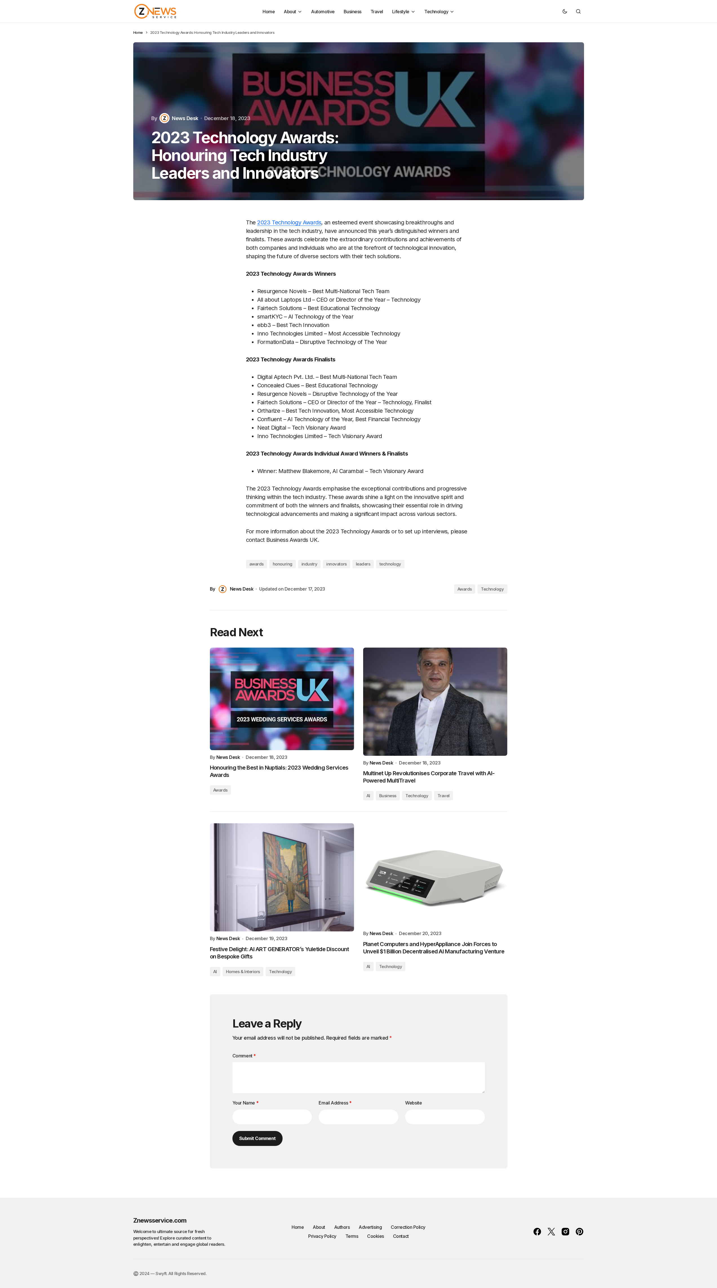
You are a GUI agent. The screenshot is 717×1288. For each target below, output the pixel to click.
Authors (342, 1227)
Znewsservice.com (160, 1220)
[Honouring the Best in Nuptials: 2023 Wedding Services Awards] (282, 699)
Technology (492, 589)
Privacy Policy (322, 1236)
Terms (351, 1236)
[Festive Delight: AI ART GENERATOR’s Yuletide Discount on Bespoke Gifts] (282, 877)
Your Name (245, 1103)
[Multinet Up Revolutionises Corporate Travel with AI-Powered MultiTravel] (435, 702)
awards (256, 564)
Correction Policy (408, 1227)
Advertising (370, 1227)
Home (138, 32)
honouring (282, 564)
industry (309, 564)
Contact (401, 1236)
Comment (244, 1056)
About (319, 1227)
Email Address (335, 1103)
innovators (336, 564)
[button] (565, 11)
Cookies (375, 1236)
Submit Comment (257, 1138)
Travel (444, 795)
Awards (465, 589)
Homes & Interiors (243, 971)
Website (413, 1103)
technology (390, 564)
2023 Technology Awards (289, 222)
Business (387, 795)
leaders (363, 564)
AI (368, 795)
